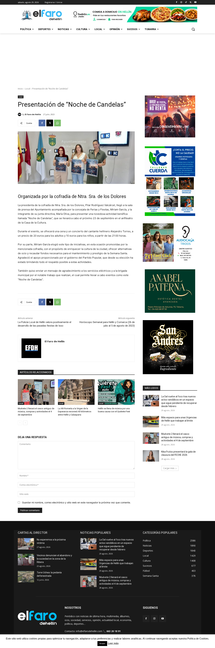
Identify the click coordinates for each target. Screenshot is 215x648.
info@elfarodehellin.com (89, 631)
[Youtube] (195, 2)
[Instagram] (181, 2)
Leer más (113, 643)
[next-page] (25, 423)
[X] (190, 2)
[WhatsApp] (57, 123)
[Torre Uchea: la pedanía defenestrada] (26, 576)
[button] (193, 29)
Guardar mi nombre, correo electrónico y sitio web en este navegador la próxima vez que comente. (76, 502)
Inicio (20, 88)
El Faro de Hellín (33, 114)
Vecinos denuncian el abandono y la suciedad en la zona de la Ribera (54, 558)
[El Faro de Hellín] (20, 114)
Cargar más (168, 468)
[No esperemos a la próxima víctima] (26, 544)
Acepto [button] (102, 643)
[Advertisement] (107, 58)
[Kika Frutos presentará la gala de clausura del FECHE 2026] (151, 456)
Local (27, 88)
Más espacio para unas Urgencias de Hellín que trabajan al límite (116, 563)
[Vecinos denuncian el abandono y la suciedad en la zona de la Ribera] (26, 559)
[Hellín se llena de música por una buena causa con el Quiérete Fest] (116, 392)
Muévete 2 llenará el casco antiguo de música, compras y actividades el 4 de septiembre (36, 411)
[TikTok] (186, 2)
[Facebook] (177, 2)
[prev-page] (20, 423)
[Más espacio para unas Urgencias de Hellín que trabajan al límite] (151, 421)
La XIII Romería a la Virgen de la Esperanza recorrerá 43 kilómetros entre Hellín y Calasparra (74, 411)
